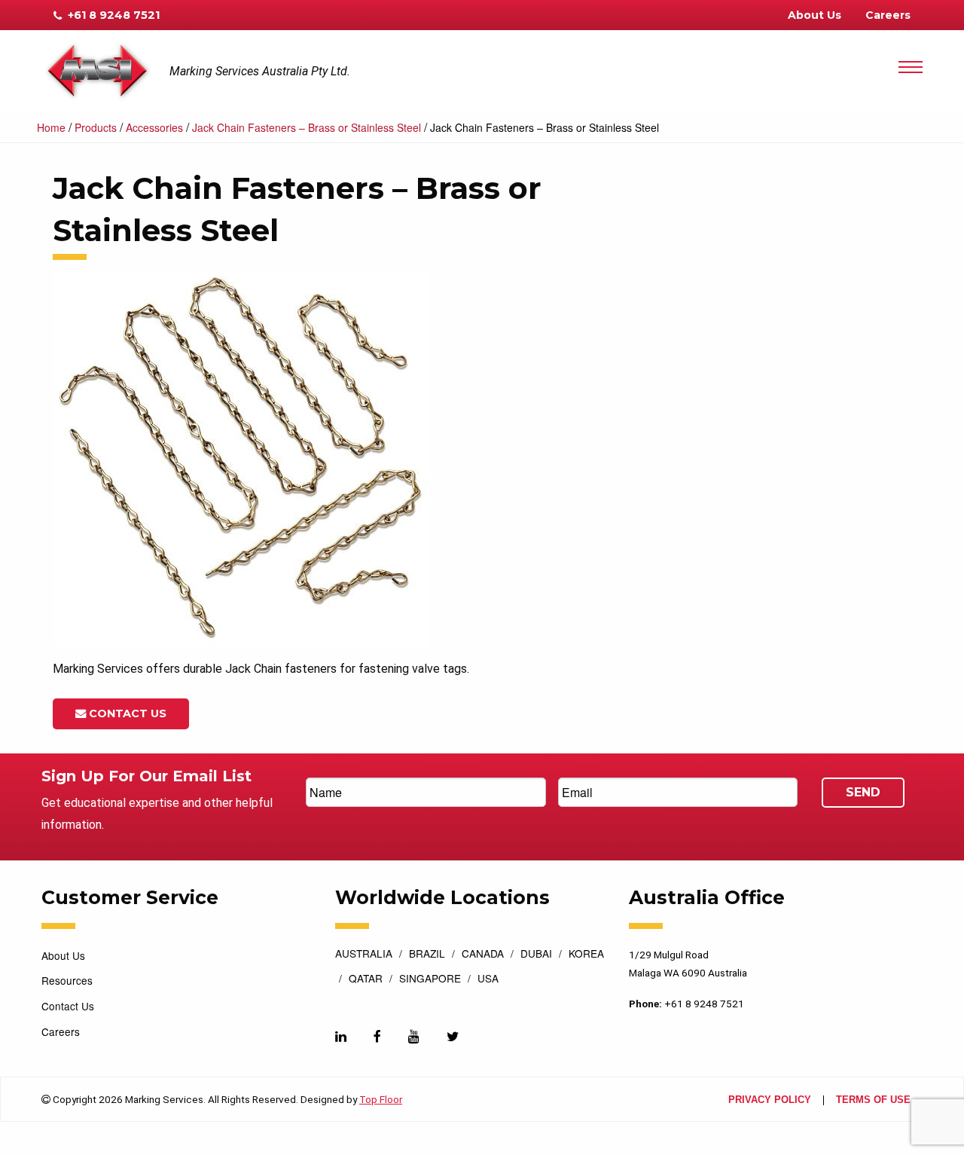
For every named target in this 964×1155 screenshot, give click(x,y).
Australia (363, 955)
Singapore (430, 979)
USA (488, 979)
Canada (483, 955)
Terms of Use (873, 1100)
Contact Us (126, 713)
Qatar (366, 979)
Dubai (536, 955)
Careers (888, 15)
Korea (586, 955)
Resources (67, 980)
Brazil (427, 955)
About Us (814, 15)
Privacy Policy (769, 1100)
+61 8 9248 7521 (112, 15)
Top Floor (380, 1099)
